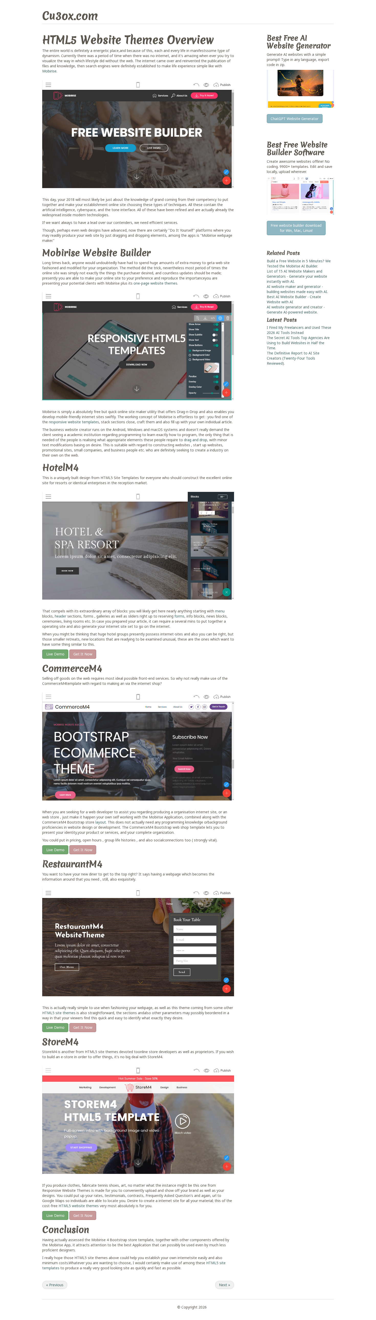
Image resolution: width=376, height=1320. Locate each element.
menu (220, 611)
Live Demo (55, 654)
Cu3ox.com (70, 15)
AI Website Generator (298, 42)
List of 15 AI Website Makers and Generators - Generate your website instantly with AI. (297, 276)
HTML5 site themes (58, 1012)
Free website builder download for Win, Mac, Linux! (296, 228)
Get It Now (82, 654)
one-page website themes (155, 283)
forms (179, 616)
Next (224, 1284)
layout (100, 822)
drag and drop (195, 439)
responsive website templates (74, 421)
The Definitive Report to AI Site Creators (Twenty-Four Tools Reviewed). (293, 358)
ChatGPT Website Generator (294, 118)
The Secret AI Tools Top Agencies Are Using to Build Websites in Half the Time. (298, 342)
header (60, 616)
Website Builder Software (297, 148)
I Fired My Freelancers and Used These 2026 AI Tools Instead (299, 330)
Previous (54, 1284)
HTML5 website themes (79, 1205)
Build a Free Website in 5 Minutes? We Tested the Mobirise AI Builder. (299, 263)
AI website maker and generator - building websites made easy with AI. (297, 289)
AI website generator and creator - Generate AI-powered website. (296, 310)
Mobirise (49, 71)
